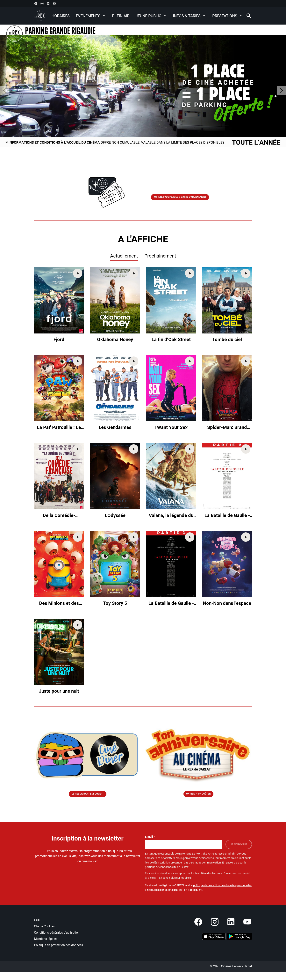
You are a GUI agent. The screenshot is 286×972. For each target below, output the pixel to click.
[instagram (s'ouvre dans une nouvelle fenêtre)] (42, 3)
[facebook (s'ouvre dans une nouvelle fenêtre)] (36, 3)
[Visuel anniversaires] (198, 755)
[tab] (124, 256)
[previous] (4, 90)
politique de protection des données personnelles (222, 885)
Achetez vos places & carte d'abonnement (180, 197)
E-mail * (150, 836)
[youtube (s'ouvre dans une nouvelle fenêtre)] (54, 3)
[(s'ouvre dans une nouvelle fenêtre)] (213, 936)
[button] (106, 188)
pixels (188, 877)
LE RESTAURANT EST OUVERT (88, 793)
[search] (249, 16)
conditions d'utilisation (173, 889)
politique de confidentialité (160, 867)
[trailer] (77, 273)
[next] (281, 90)
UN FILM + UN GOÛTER (198, 793)
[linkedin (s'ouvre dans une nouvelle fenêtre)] (48, 3)
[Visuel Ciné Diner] (87, 755)
